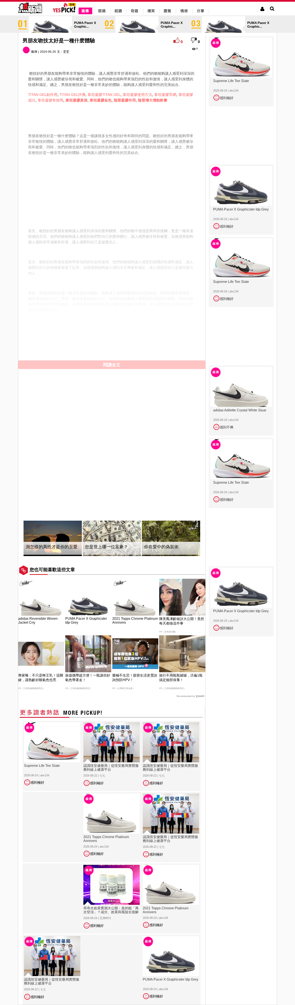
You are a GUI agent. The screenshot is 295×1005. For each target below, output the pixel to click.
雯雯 (66, 51)
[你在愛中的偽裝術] (171, 538)
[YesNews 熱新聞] (30, 14)
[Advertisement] (111, 117)
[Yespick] (65, 12)
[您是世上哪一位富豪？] (111, 538)
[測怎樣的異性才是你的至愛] (52, 538)
